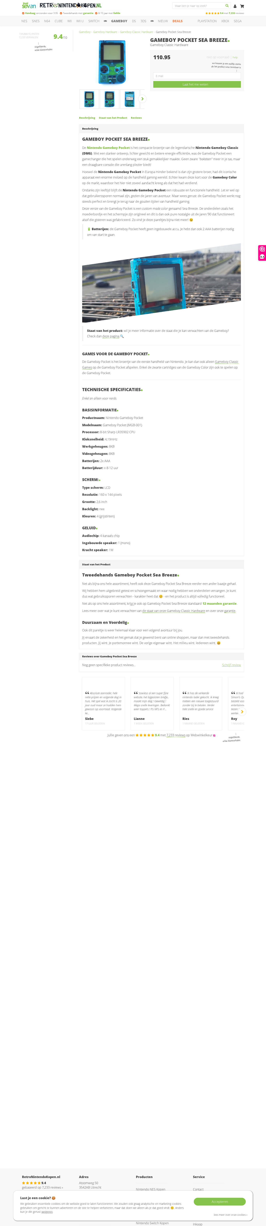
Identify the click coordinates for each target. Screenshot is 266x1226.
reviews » (52, 1187)
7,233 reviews (175, 735)
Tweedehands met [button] (78, 13)
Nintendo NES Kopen (150, 1189)
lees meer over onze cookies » (231, 1214)
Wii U (80, 21)
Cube (59, 21)
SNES (36, 21)
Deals (177, 21)
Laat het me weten (195, 84)
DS (134, 21)
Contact (198, 1189)
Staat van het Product (113, 117)
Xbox (225, 21)
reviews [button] (232, 13)
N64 (47, 21)
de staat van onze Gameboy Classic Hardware (173, 611)
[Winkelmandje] (242, 6)
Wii (69, 21)
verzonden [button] (41, 13)
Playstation (207, 21)
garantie (229, 611)
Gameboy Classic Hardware (136, 32)
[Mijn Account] (235, 6)
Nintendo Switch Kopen (152, 1223)
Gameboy (119, 21)
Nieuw (163, 21)
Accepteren (220, 1201)
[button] (237, 57)
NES (24, 21)
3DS (143, 21)
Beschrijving (87, 117)
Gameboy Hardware (105, 32)
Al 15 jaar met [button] (109, 13)
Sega (238, 21)
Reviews (136, 117)
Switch (94, 21)
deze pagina (110, 336)
